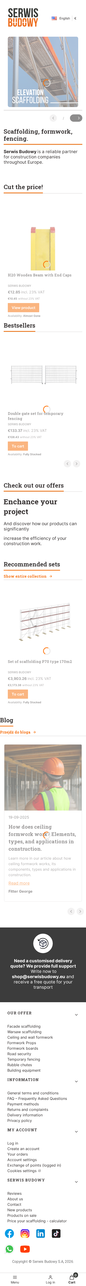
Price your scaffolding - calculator (37, 1221)
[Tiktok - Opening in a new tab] (56, 1233)
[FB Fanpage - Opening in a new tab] (9, 1233)
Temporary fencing (23, 1059)
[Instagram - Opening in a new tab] (25, 1233)
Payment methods (23, 1104)
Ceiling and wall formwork (30, 1037)
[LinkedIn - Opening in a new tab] (40, 1233)
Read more (19, 883)
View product (23, 307)
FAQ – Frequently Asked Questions (37, 1098)
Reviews (14, 1193)
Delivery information (25, 1115)
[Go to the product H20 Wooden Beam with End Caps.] (43, 236)
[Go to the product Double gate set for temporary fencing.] (43, 374)
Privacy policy (19, 1120)
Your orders (17, 1154)
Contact (14, 1204)
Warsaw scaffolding (24, 1031)
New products (19, 1210)
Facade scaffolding (24, 1026)
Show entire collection (25, 576)
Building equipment (24, 1070)
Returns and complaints (27, 1109)
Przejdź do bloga (15, 732)
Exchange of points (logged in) (34, 1165)
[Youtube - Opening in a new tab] (25, 1249)
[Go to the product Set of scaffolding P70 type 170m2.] (43, 622)
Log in (12, 1143)
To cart (18, 446)
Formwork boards (22, 1048)
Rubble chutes (19, 1064)
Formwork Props (21, 1042)
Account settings (22, 1159)
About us (15, 1199)
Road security (19, 1053)
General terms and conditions (32, 1093)
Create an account (23, 1148)
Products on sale (21, 1215)
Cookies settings (22, 1170)
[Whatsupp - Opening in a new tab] (9, 1249)
